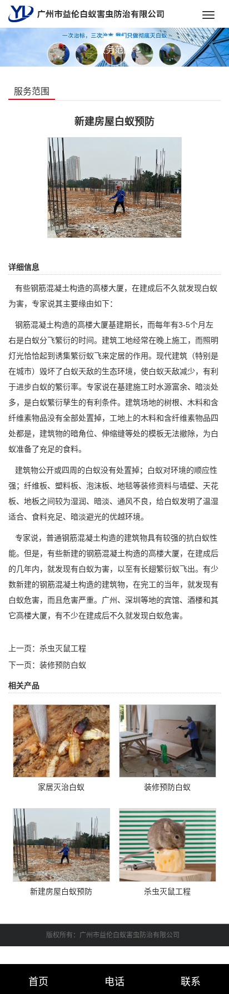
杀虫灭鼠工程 (62, 648)
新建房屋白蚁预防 (61, 891)
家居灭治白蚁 (61, 787)
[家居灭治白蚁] (62, 740)
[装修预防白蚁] (168, 740)
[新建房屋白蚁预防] (114, 187)
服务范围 (31, 91)
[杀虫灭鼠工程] (168, 844)
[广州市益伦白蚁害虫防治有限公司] (86, 13)
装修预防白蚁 (62, 664)
